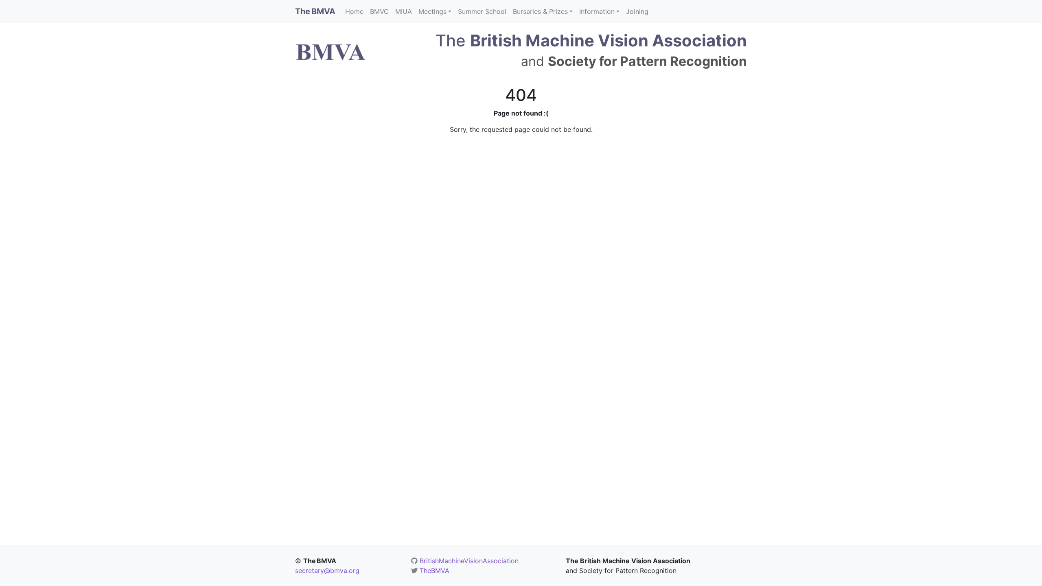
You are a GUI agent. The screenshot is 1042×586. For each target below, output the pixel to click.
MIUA (403, 11)
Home (354, 11)
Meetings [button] (432, 11)
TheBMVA (434, 570)
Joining (637, 11)
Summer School (482, 11)
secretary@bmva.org (327, 570)
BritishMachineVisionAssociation (469, 561)
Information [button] (597, 11)
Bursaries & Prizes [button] (540, 11)
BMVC (379, 11)
